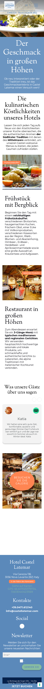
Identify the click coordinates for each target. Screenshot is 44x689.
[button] (39, 400)
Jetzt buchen (22, 686)
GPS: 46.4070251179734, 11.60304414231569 (22, 590)
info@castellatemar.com (22, 611)
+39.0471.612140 (22, 607)
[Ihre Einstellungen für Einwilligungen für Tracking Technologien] (39, 684)
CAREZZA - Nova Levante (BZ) (22, 13)
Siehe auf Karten (22, 585)
